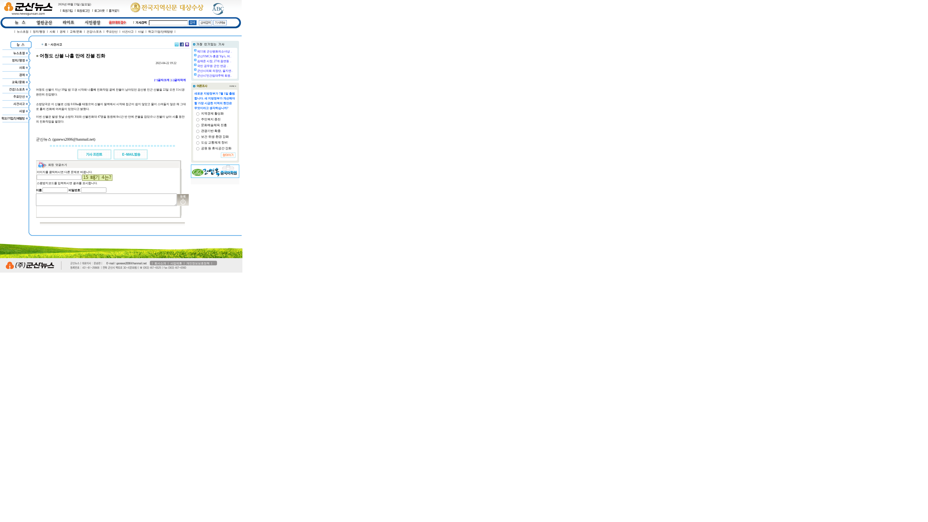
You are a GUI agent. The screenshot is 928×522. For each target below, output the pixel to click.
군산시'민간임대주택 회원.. (214, 75)
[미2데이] (187, 44)
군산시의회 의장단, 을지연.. (215, 70)
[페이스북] (182, 44)
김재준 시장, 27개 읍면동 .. (214, 61)
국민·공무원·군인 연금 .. (212, 66)
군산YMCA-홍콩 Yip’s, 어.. (214, 56)
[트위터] (177, 44)
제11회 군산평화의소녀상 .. (214, 51)
